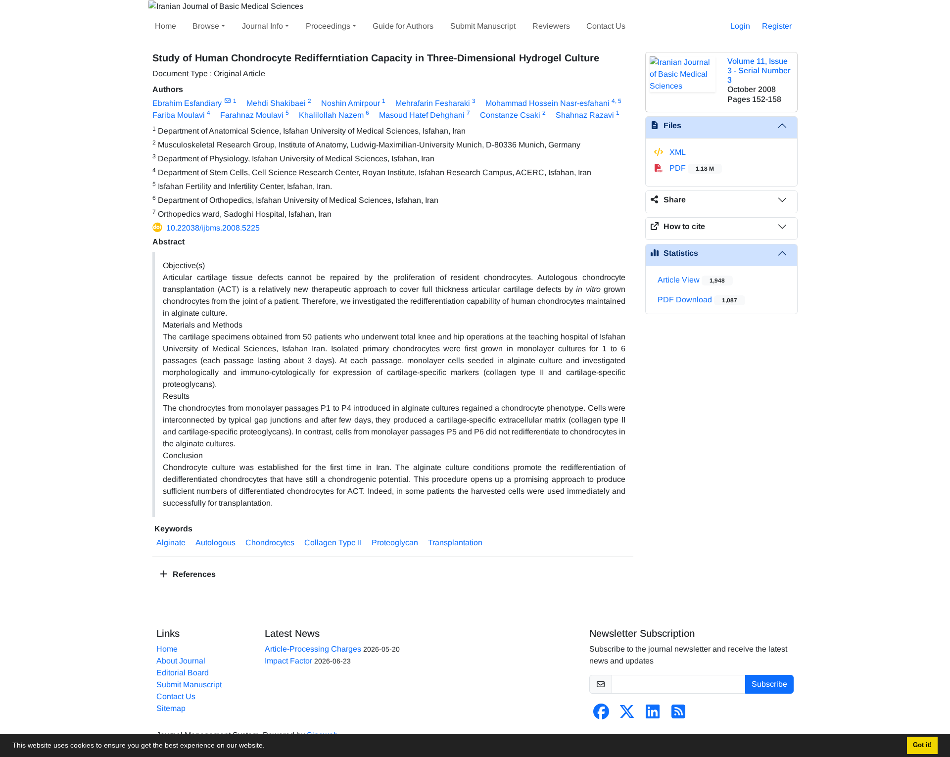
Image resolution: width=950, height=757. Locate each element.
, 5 (618, 100)
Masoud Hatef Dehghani (422, 115)
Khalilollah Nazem (331, 115)
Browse (205, 26)
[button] (268, 746)
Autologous (215, 542)
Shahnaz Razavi (585, 115)
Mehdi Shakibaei (276, 103)
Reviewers (551, 26)
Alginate (171, 542)
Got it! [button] (922, 745)
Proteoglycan (395, 542)
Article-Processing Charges (313, 649)
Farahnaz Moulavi (252, 115)
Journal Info (262, 26)
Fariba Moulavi (178, 115)
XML (676, 152)
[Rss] (678, 714)
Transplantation (455, 542)
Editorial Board (182, 672)
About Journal (180, 661)
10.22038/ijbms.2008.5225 (213, 228)
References (193, 574)
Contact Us (605, 26)
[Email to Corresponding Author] (227, 100)
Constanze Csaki (510, 115)
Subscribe (769, 684)
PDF (690, 168)
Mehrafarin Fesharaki (432, 103)
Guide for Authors (403, 26)
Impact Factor (288, 661)
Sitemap (171, 708)
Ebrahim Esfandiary (187, 103)
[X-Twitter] (627, 714)
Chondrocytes (269, 542)
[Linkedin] (653, 714)
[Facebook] (601, 714)
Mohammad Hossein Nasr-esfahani (547, 103)
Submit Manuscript (483, 26)
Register (777, 26)
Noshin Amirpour (350, 103)
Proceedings (328, 26)
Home (165, 26)
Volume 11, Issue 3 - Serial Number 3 (759, 70)
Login (740, 26)
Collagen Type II (333, 542)
